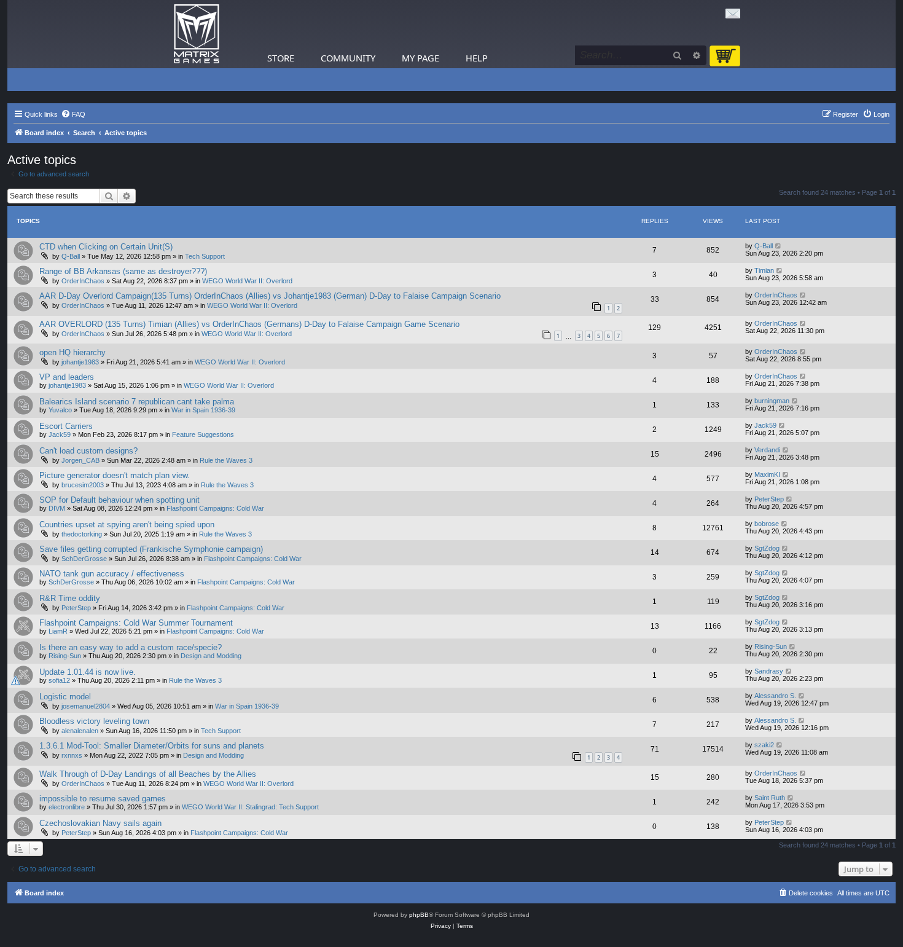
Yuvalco (60, 410)
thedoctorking (81, 534)
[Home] (196, 34)
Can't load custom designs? (88, 450)
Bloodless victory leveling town (94, 721)
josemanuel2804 (85, 706)
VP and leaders (66, 377)
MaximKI (767, 474)
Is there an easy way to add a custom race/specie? (130, 647)
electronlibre (67, 807)
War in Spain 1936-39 (203, 410)
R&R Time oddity (69, 598)
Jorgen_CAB (80, 460)
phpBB (419, 914)
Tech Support (205, 256)
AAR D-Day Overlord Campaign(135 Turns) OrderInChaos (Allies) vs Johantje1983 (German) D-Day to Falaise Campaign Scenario (270, 296)
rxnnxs (71, 755)
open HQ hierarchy (72, 352)
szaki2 (764, 745)
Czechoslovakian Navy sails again (100, 823)
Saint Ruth (769, 797)
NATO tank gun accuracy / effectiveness (111, 573)
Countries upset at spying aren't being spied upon (126, 524)
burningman (771, 400)
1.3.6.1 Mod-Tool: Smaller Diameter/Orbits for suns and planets (151, 745)
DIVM (57, 508)
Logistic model (65, 696)
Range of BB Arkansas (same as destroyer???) (123, 271)
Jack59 (60, 434)
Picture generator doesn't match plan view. (114, 475)
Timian (764, 270)
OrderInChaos (82, 281)
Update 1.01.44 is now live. (87, 672)
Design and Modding (211, 655)
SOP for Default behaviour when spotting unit (119, 500)
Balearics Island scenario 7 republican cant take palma (136, 401)
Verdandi (767, 450)
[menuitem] (73, 114)
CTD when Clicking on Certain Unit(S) (106, 246)
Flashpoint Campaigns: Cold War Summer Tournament (136, 622)
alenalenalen (79, 730)
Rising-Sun (65, 655)
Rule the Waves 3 (226, 460)
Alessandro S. (775, 695)
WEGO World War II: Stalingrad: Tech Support (250, 807)
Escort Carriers (66, 426)
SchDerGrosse (84, 558)
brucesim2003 (82, 485)
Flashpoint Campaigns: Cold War (215, 508)
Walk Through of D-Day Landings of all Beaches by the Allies (147, 774)
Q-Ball (70, 256)
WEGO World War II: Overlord (247, 281)
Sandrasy (768, 671)
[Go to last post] (779, 246)
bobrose (766, 523)
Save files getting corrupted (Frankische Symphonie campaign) (151, 549)
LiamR (58, 631)
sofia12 (59, 680)
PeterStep (769, 499)
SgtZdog (767, 548)
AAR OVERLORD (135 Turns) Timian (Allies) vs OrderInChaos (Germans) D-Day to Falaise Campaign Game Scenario (249, 324)
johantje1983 (80, 362)
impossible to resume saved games (102, 798)
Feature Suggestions (203, 434)
